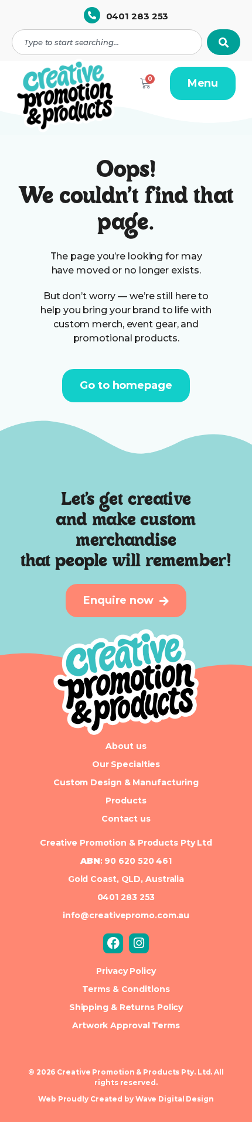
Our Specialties (126, 764)
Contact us (126, 818)
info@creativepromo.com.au (126, 915)
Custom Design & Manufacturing (126, 782)
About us (125, 746)
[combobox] (107, 42)
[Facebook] (113, 943)
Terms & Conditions (125, 989)
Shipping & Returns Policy (126, 1007)
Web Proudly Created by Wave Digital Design (126, 1098)
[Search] (223, 42)
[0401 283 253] (92, 15)
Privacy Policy (126, 971)
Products (125, 800)
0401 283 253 (137, 16)
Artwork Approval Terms (126, 1025)
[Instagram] (139, 943)
